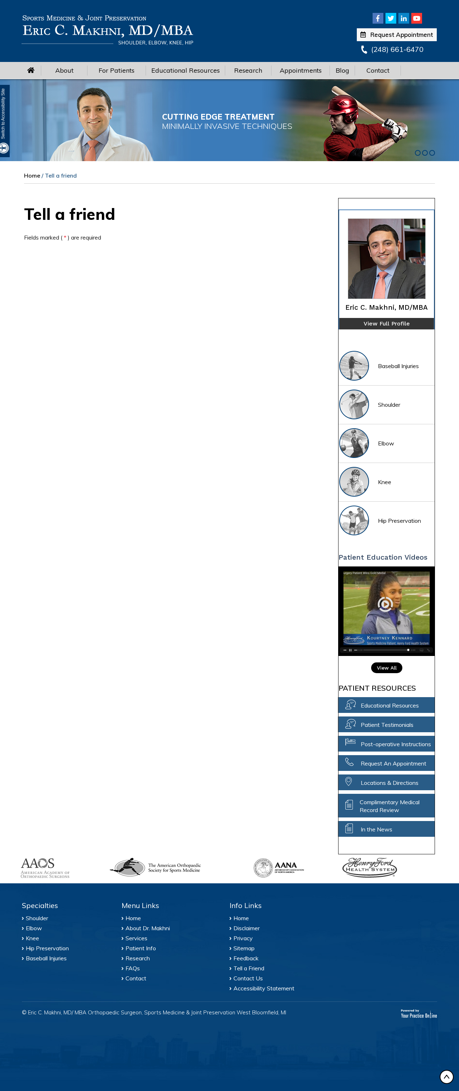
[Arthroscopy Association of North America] (293, 868)
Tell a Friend (248, 968)
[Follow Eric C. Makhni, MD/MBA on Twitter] (390, 18)
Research (248, 70)
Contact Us (248, 978)
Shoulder (389, 404)
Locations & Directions (389, 782)
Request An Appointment (393, 763)
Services (136, 938)
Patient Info (141, 948)
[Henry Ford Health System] (382, 869)
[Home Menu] (30, 70)
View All (387, 668)
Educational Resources (185, 70)
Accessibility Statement (263, 988)
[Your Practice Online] (419, 1013)
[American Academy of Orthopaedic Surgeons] (60, 868)
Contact (377, 70)
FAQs (133, 968)
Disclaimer (246, 928)
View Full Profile (387, 323)
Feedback (246, 958)
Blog (342, 70)
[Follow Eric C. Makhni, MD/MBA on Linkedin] (403, 18)
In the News (376, 829)
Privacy (243, 938)
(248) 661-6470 (397, 49)
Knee (384, 482)
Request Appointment (401, 34)
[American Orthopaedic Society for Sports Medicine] (176, 867)
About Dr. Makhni (148, 928)
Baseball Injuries (398, 366)
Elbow (386, 443)
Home (32, 175)
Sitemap (244, 948)
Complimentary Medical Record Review (390, 806)
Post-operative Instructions (396, 744)
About (64, 70)
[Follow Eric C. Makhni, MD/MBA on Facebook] (378, 18)
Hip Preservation (399, 520)
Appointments (301, 70)
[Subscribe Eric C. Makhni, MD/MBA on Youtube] (416, 18)
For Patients (116, 70)
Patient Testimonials (387, 724)
